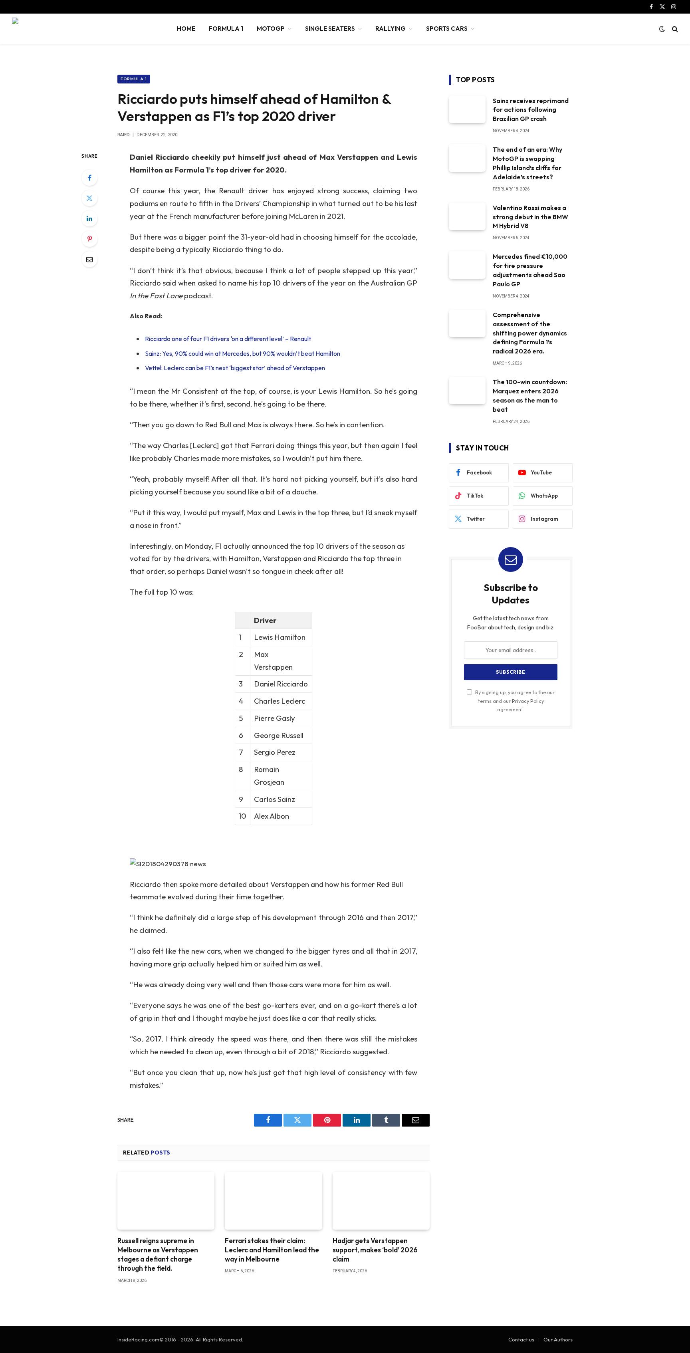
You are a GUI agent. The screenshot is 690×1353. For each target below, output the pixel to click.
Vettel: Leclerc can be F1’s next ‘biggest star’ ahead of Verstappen (235, 368)
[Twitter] (89, 198)
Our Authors (558, 1339)
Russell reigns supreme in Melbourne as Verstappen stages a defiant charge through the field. (157, 1254)
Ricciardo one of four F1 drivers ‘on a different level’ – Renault (228, 339)
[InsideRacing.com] (84, 29)
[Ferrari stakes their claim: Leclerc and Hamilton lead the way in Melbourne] (273, 1201)
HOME (186, 28)
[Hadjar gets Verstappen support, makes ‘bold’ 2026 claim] (381, 1201)
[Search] (674, 29)
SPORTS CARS (447, 28)
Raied (123, 134)
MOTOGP (271, 28)
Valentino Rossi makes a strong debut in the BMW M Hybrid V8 (530, 217)
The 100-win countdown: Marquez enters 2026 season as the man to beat (530, 395)
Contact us (521, 1339)
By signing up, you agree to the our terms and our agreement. (514, 700)
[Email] (89, 259)
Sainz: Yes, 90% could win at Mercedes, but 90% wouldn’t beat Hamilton (242, 353)
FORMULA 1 (226, 28)
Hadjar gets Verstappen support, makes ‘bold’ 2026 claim (375, 1249)
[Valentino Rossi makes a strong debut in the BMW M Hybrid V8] (467, 216)
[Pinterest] (89, 239)
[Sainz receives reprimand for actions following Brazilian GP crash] (467, 109)
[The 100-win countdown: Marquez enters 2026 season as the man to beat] (467, 390)
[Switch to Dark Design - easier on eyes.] (662, 29)
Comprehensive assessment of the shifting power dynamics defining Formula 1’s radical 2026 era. (530, 333)
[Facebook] (89, 178)
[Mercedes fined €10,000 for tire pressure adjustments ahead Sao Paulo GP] (467, 265)
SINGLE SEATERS (330, 28)
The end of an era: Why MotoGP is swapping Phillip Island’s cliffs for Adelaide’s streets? (527, 163)
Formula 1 (134, 78)
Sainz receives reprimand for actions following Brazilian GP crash (531, 110)
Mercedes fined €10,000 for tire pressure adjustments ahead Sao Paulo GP (530, 270)
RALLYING (390, 28)
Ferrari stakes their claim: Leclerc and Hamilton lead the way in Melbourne (272, 1249)
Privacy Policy (528, 701)
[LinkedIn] (89, 218)
